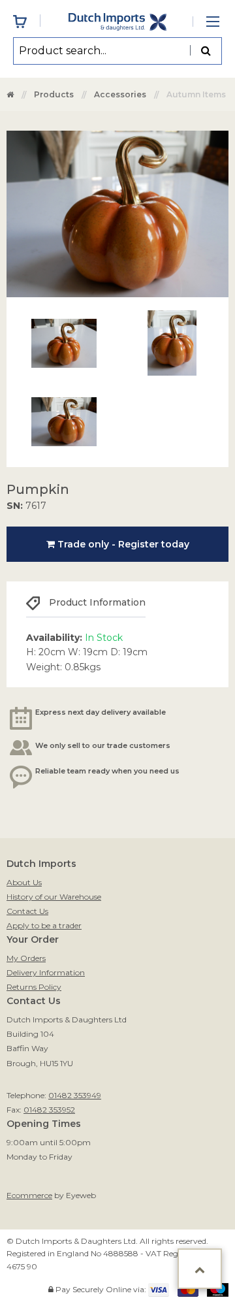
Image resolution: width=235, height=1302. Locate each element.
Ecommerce (29, 1195)
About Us (24, 882)
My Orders (26, 958)
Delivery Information (46, 972)
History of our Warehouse (54, 897)
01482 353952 (49, 1110)
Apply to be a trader (44, 925)
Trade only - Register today (122, 544)
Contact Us (27, 911)
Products (54, 94)
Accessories (120, 94)
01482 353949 (74, 1095)
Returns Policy (34, 987)
